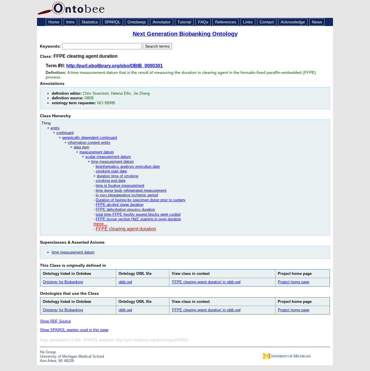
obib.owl (125, 282)
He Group (48, 352)
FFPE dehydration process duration (125, 209)
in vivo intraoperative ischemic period (127, 195)
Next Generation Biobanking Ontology (185, 34)
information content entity (89, 142)
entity (55, 128)
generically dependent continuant (89, 137)
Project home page (293, 282)
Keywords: (51, 46)
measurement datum (96, 152)
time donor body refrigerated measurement (131, 190)
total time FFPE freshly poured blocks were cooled (138, 214)
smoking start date (111, 171)
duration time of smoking (117, 176)
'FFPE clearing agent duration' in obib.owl (206, 282)
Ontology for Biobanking (63, 282)
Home (53, 22)
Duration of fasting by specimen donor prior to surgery (141, 200)
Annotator (162, 22)
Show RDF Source (55, 321)
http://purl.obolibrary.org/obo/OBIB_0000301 (114, 65)
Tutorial (184, 22)
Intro (70, 22)
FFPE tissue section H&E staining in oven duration (138, 219)
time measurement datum (112, 161)
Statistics (90, 22)
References (225, 22)
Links (248, 22)
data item (81, 147)
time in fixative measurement (120, 185)
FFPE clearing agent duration (126, 228)
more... (100, 223)
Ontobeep (136, 22)
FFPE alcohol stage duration (119, 204)
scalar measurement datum (108, 156)
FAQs (203, 22)
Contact (267, 22)
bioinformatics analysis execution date (128, 166)
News (317, 22)
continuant (65, 132)
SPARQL (113, 22)
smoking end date (110, 180)
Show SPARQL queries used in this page (74, 330)
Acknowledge (293, 22)
